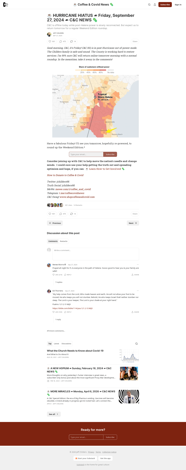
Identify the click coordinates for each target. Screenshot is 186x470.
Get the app (105, 458)
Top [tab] (49, 343)
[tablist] (58, 241)
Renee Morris (58, 264)
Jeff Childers (58, 33)
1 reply (58, 319)
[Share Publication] (154, 4)
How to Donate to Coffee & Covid (65, 175)
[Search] (149, 4)
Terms (98, 452)
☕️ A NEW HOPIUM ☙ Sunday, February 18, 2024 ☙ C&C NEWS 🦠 (79, 370)
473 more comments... (56, 331)
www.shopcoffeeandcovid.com (77, 196)
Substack (80, 464)
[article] (93, 356)
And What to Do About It (57, 354)
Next (131, 223)
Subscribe (165, 4)
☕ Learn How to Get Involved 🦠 (105, 168)
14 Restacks (78, 205)
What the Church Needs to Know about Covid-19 (75, 350)
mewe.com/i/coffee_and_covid (72, 189)
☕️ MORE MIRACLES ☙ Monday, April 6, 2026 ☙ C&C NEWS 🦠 (81, 393)
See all (52, 414)
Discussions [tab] (66, 343)
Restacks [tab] (63, 241)
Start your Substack (86, 458)
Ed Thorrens (58, 290)
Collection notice (109, 452)
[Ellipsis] (138, 264)
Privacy (91, 452)
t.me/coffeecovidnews (71, 193)
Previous (57, 223)
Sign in (178, 4)
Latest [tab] (56, 343)
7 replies (58, 282)
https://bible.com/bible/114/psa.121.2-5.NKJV (73, 308)
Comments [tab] (52, 241)
